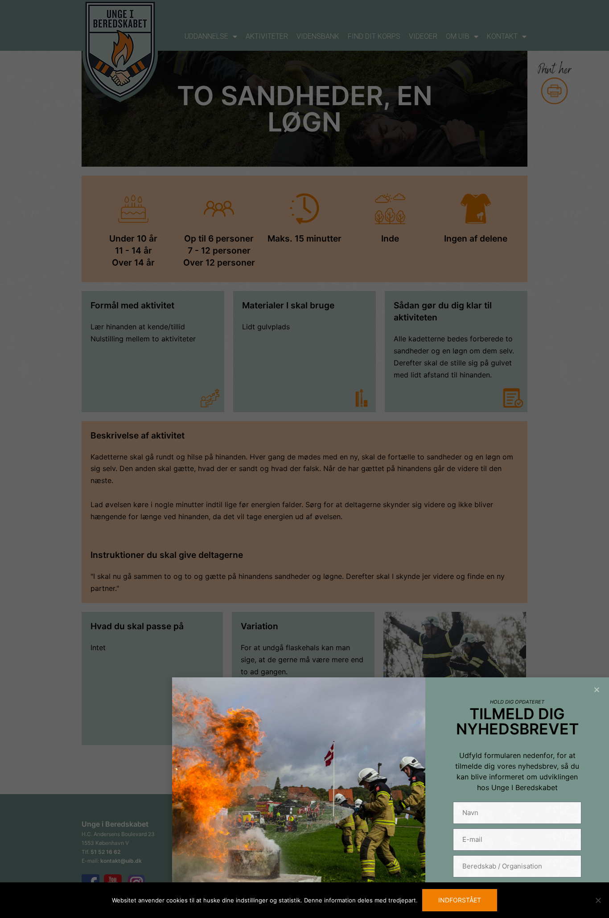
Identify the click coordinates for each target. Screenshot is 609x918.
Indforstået (459, 900)
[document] (304, 459)
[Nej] (597, 900)
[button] (596, 689)
